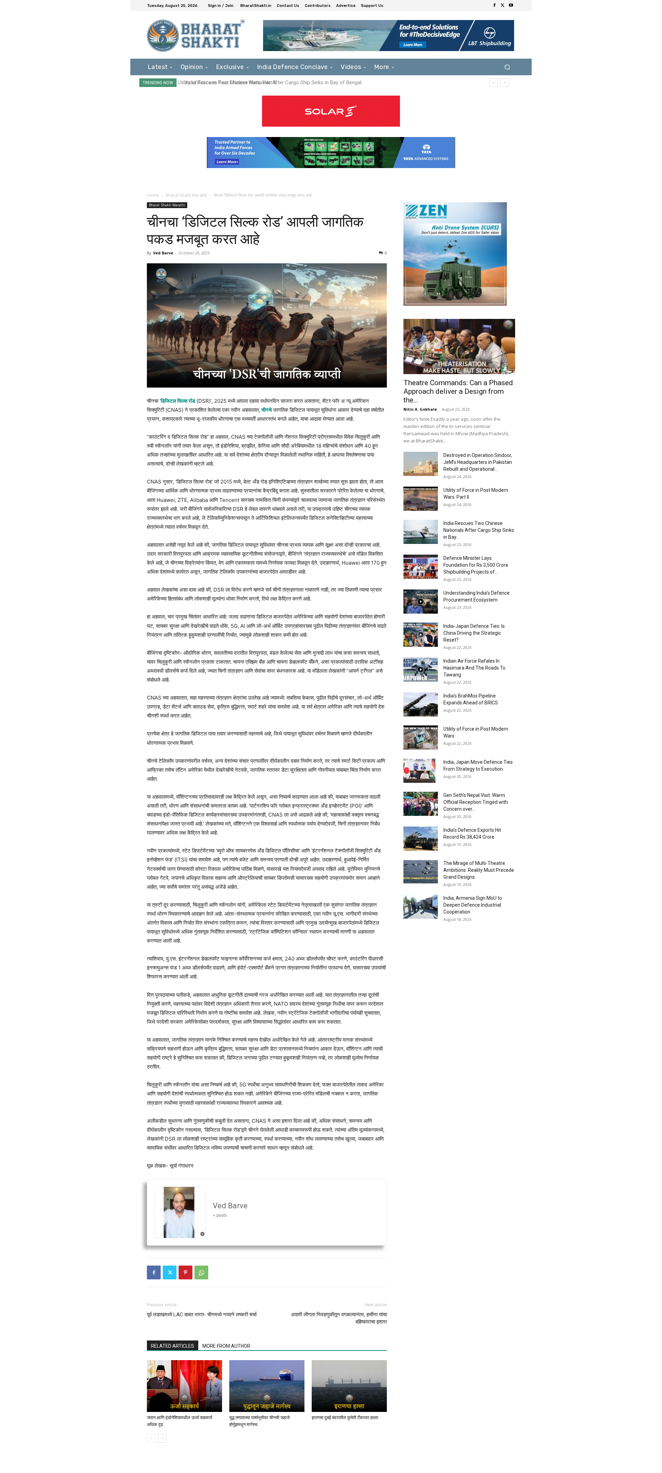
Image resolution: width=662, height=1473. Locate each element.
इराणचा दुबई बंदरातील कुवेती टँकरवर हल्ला (345, 1417)
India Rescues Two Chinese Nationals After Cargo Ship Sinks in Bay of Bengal (270, 82)
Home (153, 195)
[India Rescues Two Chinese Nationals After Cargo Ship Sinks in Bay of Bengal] (420, 532)
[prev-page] (151, 1438)
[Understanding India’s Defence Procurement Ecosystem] (420, 601)
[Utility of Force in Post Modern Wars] (420, 737)
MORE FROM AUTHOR (226, 1346)
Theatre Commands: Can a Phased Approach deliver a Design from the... (458, 391)
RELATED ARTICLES (172, 1346)
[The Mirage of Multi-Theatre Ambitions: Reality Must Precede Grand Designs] (420, 872)
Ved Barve (163, 252)
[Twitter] (503, 5)
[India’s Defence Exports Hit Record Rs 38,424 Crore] (420, 839)
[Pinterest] (185, 1272)
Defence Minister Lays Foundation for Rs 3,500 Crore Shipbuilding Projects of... (475, 565)
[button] (507, 67)
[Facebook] (494, 5)
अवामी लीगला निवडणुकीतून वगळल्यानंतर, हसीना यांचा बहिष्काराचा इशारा (339, 1318)
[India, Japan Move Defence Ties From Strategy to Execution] (419, 771)
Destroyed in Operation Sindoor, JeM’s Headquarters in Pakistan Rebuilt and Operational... (477, 462)
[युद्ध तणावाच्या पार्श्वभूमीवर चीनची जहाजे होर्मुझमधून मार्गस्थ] (266, 1386)
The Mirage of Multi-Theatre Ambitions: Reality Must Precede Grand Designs (478, 870)
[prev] (493, 82)
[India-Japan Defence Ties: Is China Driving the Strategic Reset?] (420, 635)
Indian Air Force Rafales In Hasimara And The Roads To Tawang (474, 667)
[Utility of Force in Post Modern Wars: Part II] (420, 499)
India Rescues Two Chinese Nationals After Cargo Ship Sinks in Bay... (478, 530)
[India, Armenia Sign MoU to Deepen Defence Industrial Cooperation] (420, 907)
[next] (504, 82)
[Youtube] (511, 5)
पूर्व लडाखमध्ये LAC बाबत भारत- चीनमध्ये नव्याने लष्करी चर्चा (202, 1314)
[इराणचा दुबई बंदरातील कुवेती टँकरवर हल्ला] (349, 1386)
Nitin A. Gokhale (420, 409)
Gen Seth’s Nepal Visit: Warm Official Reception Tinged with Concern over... (475, 802)
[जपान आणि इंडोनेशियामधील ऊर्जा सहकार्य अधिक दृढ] (184, 1386)
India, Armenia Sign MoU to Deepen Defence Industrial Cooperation (472, 905)
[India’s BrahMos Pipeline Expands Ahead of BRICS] (420, 704)
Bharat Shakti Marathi (186, 195)
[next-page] (162, 1438)
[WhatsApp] (201, 1272)
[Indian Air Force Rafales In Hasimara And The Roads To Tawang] (420, 669)
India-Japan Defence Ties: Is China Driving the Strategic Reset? (474, 633)
